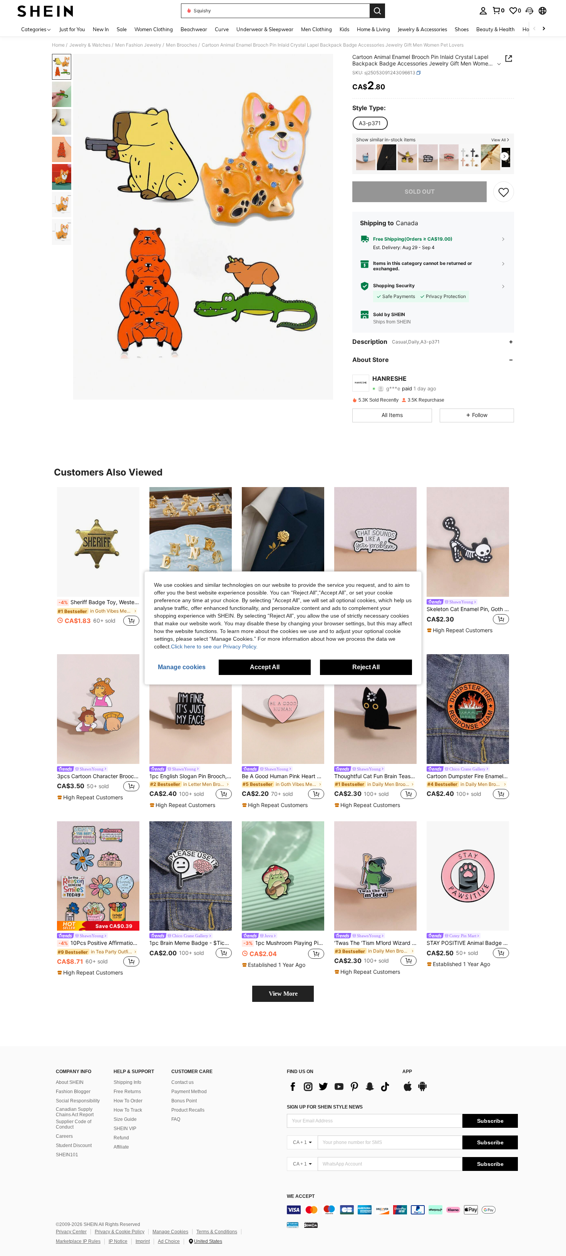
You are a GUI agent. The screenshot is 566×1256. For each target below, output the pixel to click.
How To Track (128, 1110)
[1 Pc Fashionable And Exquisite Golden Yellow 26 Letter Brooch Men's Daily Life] (190, 542)
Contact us (182, 1082)
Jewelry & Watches (90, 45)
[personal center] (483, 10)
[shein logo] (45, 11)
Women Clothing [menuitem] (153, 29)
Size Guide (125, 1119)
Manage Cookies (170, 1231)
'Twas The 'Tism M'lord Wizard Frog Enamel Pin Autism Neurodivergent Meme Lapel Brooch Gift (375, 943)
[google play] (422, 1090)
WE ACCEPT (301, 1196)
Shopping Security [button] (394, 285)
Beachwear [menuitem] (194, 29)
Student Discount (74, 1145)
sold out (420, 191)
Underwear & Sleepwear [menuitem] (264, 29)
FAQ (175, 1119)
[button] (529, 10)
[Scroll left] (534, 29)
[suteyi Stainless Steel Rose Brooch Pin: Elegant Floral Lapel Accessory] (283, 542)
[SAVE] (503, 191)
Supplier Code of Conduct (73, 1124)
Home (58, 45)
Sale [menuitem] (122, 29)
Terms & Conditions (216, 1231)
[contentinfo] (402, 1209)
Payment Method (189, 1091)
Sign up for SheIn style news (325, 1107)
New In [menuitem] (101, 29)
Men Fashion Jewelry (138, 45)
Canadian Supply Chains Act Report (75, 1112)
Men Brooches (181, 45)
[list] (341, 1086)
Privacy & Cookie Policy (119, 1231)
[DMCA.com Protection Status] (311, 1224)
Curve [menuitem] (222, 29)
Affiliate (121, 1147)
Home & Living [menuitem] (373, 29)
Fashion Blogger (73, 1091)
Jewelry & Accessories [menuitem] (422, 29)
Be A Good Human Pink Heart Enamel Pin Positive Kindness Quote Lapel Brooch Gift (283, 776)
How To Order (128, 1101)
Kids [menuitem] (344, 29)
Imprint (143, 1241)
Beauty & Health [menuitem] (495, 29)
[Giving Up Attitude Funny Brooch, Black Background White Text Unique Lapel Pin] (428, 157)
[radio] (369, 123)
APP (407, 1071)
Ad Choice (169, 1241)
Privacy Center (71, 1231)
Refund (121, 1137)
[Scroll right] (543, 29)
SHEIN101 (67, 1154)
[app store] (407, 1090)
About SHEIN (70, 1082)
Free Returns (127, 1091)
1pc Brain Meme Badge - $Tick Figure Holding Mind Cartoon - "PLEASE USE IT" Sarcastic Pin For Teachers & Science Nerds (190, 943)
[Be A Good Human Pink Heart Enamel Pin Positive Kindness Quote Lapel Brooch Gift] (283, 709)
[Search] (377, 10)
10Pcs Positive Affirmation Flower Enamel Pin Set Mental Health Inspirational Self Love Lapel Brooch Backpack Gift (99, 943)
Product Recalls (187, 1110)
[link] (498, 10)
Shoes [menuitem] (462, 29)
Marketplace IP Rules (78, 1241)
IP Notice (118, 1241)
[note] (461, 630)
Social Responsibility (78, 1101)
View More (283, 993)
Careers (64, 1136)
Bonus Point (184, 1101)
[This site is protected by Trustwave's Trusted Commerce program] (292, 1224)
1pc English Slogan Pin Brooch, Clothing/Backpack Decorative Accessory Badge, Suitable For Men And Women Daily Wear (190, 776)
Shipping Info (127, 1082)
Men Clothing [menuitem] (316, 29)
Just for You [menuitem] (72, 29)
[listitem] (365, 157)
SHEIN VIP (125, 1128)
